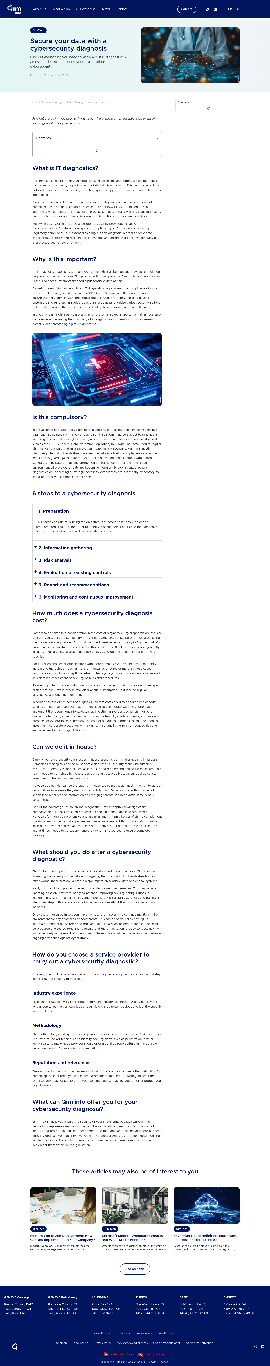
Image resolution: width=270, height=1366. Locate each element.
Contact (121, 9)
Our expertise (86, 9)
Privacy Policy (103, 1343)
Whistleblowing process (132, 1343)
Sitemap (61, 1343)
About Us (39, 9)
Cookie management (166, 1343)
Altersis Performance (199, 1343)
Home (34, 102)
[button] (156, 138)
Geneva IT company (103, 1333)
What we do (61, 9)
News (106, 9)
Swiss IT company (167, 1333)
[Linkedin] (215, 9)
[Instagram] (207, 9)
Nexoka (163, 1362)
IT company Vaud (144, 1333)
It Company (124, 1333)
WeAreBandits (136, 1362)
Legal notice (80, 1343)
